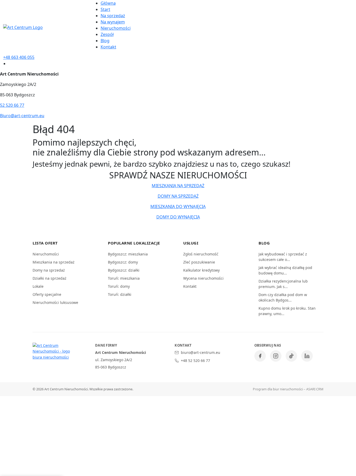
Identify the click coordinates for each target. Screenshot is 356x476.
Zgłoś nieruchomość (200, 254)
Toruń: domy (119, 286)
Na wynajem (113, 22)
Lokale (38, 286)
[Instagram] (275, 356)
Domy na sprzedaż (49, 270)
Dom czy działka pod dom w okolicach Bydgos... (283, 297)
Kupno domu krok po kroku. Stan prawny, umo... (287, 311)
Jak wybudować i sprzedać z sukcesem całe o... (283, 257)
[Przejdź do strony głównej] (23, 27)
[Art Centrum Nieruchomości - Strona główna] (53, 351)
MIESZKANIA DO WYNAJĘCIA (178, 206)
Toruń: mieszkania (124, 278)
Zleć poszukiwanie (199, 262)
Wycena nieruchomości (203, 278)
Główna (108, 3)
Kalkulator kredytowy (201, 270)
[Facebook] (260, 356)
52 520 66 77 (12, 105)
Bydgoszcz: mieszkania (128, 254)
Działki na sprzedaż (49, 278)
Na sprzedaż (113, 15)
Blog (105, 40)
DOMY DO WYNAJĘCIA (178, 217)
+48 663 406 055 (18, 57)
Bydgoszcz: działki (123, 270)
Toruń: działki (119, 294)
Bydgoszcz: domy (123, 262)
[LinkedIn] (307, 356)
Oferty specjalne (47, 294)
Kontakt (108, 47)
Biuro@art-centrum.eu (22, 115)
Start (105, 9)
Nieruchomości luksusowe (55, 302)
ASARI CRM (314, 389)
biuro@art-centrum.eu (200, 352)
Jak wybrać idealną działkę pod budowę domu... (285, 270)
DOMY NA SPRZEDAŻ (178, 196)
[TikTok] (291, 356)
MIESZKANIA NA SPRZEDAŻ (178, 186)
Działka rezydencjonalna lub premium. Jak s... (283, 284)
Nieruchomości (116, 28)
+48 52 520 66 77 (195, 360)
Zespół (107, 34)
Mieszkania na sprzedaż (54, 262)
